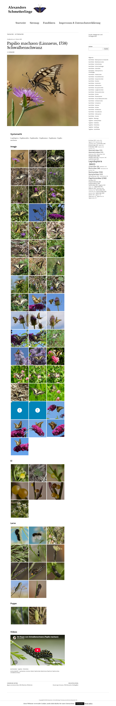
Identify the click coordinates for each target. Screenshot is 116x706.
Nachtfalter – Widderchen (95, 109)
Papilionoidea (55, 671)
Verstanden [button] (79, 703)
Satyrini (92, 188)
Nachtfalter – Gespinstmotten (96, 79)
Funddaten (49, 23)
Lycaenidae (94, 166)
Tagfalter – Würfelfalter (94, 129)
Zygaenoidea (93, 198)
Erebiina (101, 147)
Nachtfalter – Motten (94, 94)
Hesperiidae (94, 156)
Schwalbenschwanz (15, 672)
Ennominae (93, 145)
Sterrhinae (100, 188)
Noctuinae (104, 168)
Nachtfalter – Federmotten (95, 74)
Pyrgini (91, 186)
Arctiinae (92, 140)
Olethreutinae (104, 176)
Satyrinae (98, 186)
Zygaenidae (92, 196)
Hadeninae (92, 154)
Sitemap (34, 23)
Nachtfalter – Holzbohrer (95, 83)
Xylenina (92, 193)
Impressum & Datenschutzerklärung (79, 23)
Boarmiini (99, 142)
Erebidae (93, 147)
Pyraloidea (93, 185)
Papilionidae (37, 671)
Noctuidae (94, 168)
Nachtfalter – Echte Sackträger (96, 66)
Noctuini (91, 170)
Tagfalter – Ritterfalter (94, 125)
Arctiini (99, 140)
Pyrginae (102, 185)
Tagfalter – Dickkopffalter (95, 120)
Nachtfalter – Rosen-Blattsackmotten (98, 98)
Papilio (32, 671)
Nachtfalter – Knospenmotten (96, 87)
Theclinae (92, 190)
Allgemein (91, 57)
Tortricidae (100, 190)
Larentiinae (94, 159)
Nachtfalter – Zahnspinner (95, 114)
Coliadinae (92, 143)
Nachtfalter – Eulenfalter (94, 68)
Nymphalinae (94, 176)
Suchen (90, 46)
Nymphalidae (96, 174)
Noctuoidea (96, 172)
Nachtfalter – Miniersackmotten (96, 92)
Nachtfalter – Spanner (94, 105)
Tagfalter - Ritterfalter (15, 34)
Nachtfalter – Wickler (94, 107)
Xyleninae (100, 193)
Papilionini (49, 671)
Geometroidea (96, 152)
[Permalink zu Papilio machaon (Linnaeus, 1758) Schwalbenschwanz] (42, 125)
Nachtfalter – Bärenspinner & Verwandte (98, 59)
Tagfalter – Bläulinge (94, 118)
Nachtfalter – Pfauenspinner (95, 96)
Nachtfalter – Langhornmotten (96, 90)
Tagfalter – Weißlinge (94, 127)
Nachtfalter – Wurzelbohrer (95, 111)
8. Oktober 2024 (18, 39)
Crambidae (100, 143)
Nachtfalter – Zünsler (94, 116)
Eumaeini (92, 148)
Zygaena (98, 194)
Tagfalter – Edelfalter (94, 122)
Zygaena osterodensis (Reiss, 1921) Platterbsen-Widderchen (19, 684)
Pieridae (92, 180)
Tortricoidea (101, 191)
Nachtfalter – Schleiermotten (96, 100)
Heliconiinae (101, 154)
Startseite (21, 23)
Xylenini (92, 194)
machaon (28, 671)
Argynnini (92, 142)
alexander (12, 52)
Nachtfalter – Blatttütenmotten (96, 62)
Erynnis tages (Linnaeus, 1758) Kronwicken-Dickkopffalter (65, 684)
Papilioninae (44, 671)
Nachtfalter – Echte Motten (95, 64)
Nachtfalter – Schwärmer (95, 103)
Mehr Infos (88, 703)
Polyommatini (94, 183)
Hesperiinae (94, 157)
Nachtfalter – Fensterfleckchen (96, 76)
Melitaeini (103, 166)
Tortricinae (92, 191)
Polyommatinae (95, 182)
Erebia (101, 145)
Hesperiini (102, 157)
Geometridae (95, 150)
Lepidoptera (22, 671)
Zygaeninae (100, 196)
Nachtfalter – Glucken (94, 81)
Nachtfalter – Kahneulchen (95, 85)
